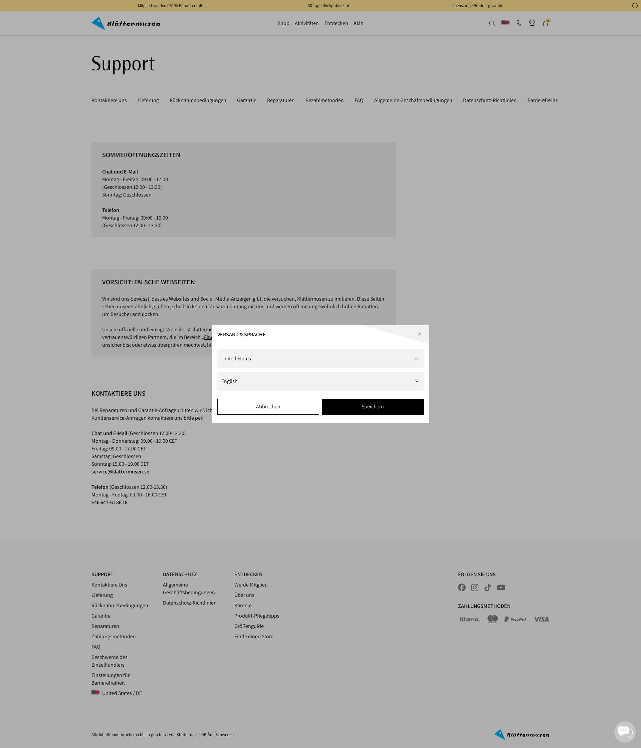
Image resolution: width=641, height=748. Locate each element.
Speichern (373, 406)
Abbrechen (268, 406)
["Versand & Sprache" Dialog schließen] (420, 334)
